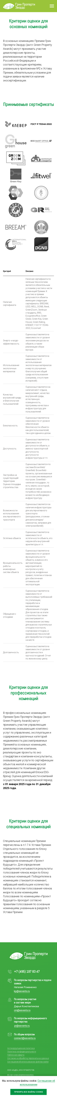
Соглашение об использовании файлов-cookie (27, 1062)
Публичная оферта (15, 1055)
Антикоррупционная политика (21, 1048)
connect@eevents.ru (25, 1038)
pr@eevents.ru (22, 1025)
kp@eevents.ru (22, 991)
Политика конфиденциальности (21, 1051)
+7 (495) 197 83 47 (27, 971)
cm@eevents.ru (22, 1010)
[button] (16, 124)
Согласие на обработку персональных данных (28, 1058)
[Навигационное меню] (52, 6)
